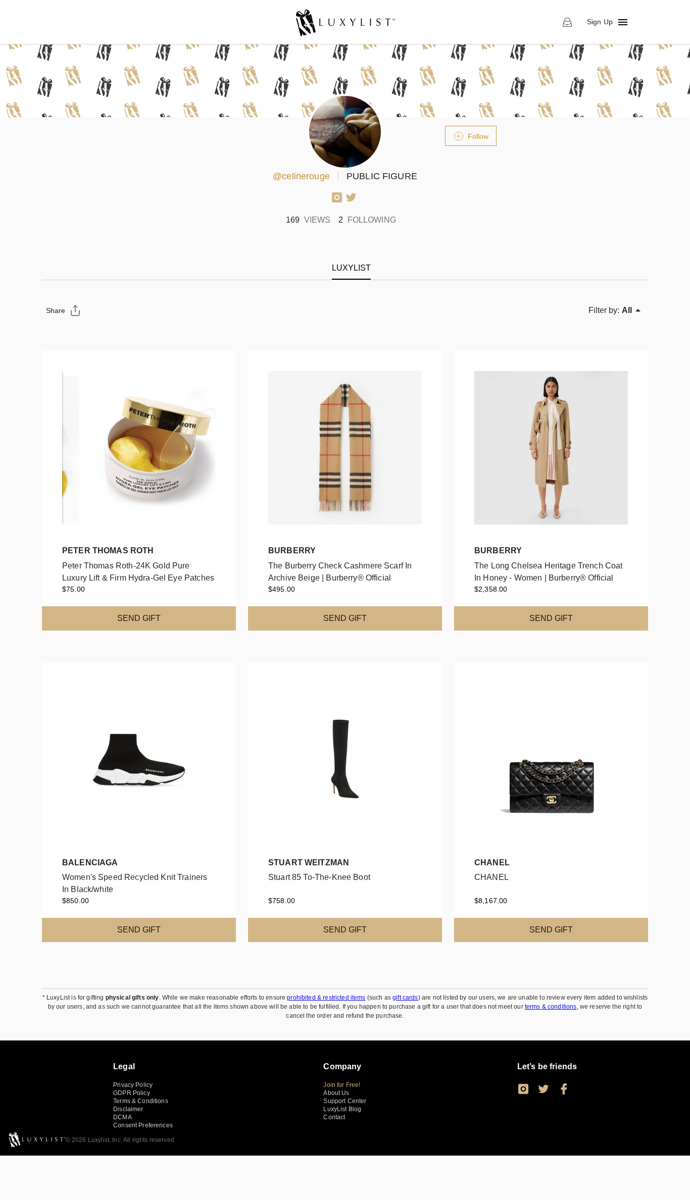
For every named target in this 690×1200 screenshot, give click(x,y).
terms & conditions (551, 1006)
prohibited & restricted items (326, 997)
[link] (344, 22)
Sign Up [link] (600, 22)
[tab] (351, 268)
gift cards (405, 997)
